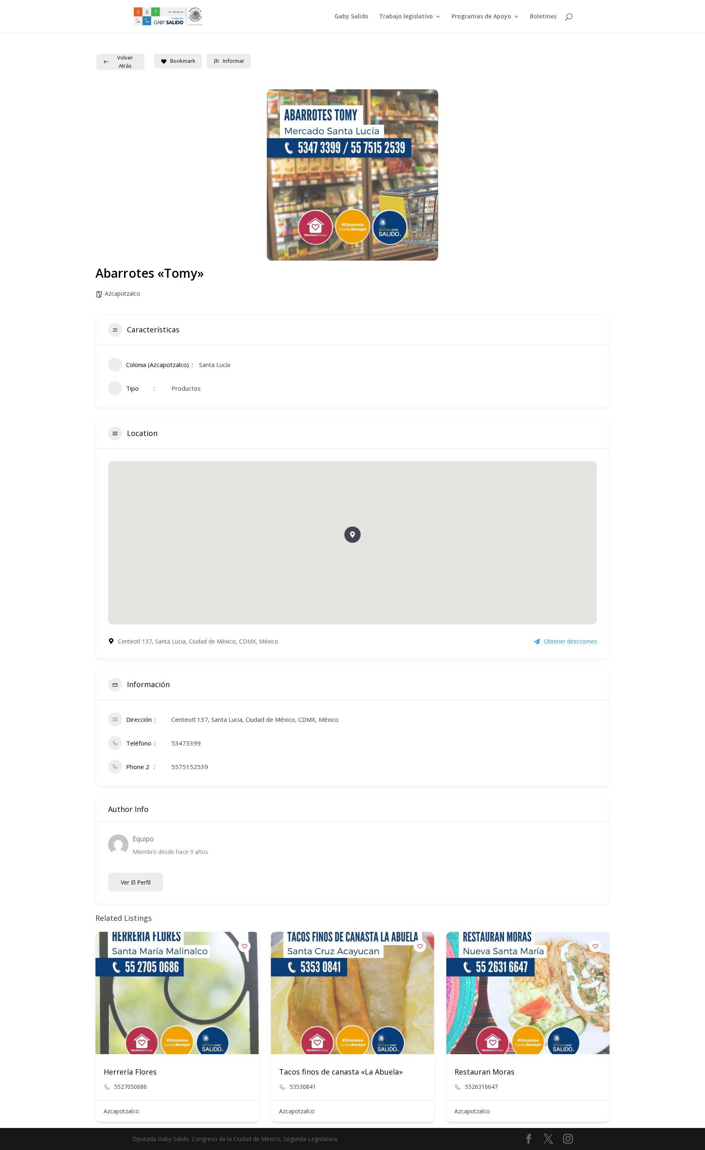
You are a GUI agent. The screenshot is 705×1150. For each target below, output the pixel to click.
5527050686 (130, 1086)
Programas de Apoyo (481, 16)
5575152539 (189, 767)
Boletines (543, 16)
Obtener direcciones (570, 641)
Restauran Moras (484, 1072)
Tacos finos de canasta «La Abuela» (341, 1072)
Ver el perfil (136, 882)
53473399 (186, 743)
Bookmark (182, 60)
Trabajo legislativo (406, 16)
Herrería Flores (130, 1072)
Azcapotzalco (122, 293)
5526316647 (481, 1086)
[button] (352, 534)
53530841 (303, 1086)
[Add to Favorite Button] (244, 946)
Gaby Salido (351, 16)
